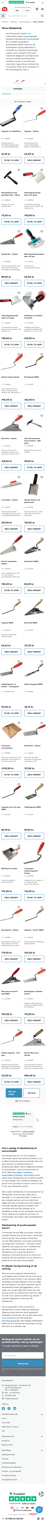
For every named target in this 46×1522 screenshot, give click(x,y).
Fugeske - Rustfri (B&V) (34, 930)
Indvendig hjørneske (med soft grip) (9, 317)
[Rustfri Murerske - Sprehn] (34, 1037)
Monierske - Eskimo (32, 746)
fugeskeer (28, 1172)
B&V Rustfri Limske (9, 868)
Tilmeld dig (23, 1363)
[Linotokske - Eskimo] (11, 484)
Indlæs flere (12, 1093)
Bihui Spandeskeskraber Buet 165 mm (34, 255)
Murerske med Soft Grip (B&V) (9, 992)
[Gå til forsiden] (6, 9)
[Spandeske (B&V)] (34, 546)
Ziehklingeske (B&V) (32, 807)
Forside (5, 22)
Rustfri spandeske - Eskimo (9, 562)
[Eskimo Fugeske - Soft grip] (11, 1037)
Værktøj (13, 22)
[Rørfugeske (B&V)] (34, 362)
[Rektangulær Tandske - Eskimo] (34, 976)
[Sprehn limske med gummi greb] (34, 484)
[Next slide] (43, 2)
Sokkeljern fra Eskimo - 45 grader (34, 317)
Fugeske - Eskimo (31, 131)
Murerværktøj (24, 22)
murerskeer (17, 1172)
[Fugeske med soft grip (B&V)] (11, 792)
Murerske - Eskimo (9, 438)
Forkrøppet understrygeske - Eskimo (31, 870)
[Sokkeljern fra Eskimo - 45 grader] (34, 300)
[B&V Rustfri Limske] (11, 853)
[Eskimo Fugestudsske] (11, 362)
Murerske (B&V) (30, 623)
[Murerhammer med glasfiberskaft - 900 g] (11, 177)
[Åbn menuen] (3, 16)
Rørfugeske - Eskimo (10, 930)
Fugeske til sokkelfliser (11, 131)
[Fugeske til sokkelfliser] (11, 116)
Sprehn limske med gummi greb (32, 501)
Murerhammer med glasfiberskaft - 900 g (10, 194)
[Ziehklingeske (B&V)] (34, 792)
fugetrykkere (8, 1175)
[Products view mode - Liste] (42, 1518)
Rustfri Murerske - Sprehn (32, 1054)
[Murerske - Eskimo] (11, 423)
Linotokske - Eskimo (9, 500)
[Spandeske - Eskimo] (11, 239)
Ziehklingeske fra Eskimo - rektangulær (10, 685)
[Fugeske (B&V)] (11, 607)
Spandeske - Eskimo (9, 254)
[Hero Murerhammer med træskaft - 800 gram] (34, 423)
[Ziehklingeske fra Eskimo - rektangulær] (11, 669)
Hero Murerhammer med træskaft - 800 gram (32, 440)
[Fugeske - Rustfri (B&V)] (34, 915)
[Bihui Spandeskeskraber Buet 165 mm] (34, 239)
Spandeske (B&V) (31, 561)
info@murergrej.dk (10, 1320)
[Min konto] (37, 9)
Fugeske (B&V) (7, 623)
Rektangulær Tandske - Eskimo (33, 992)
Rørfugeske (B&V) (31, 377)
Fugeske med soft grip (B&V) (10, 808)
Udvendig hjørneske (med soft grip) (32, 194)
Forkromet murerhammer (7, 747)
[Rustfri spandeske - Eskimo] (11, 546)
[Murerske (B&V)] (34, 607)
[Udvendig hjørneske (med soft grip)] (34, 177)
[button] (17, 1518)
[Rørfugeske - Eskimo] (11, 915)
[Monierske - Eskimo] (34, 730)
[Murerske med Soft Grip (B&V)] (11, 976)
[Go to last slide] (2, 2)
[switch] (22, 10)
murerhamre (29, 1175)
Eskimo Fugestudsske (10, 377)
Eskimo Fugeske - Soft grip (10, 1054)
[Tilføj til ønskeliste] (19, 108)
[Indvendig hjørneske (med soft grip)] (11, 300)
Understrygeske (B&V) (33, 684)
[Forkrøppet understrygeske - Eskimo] (34, 853)
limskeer (19, 1175)
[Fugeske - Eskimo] (34, 116)
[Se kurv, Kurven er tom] (42, 9)
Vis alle (32, 1093)
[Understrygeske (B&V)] (34, 669)
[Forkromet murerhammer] (11, 730)
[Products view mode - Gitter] (38, 1518)
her (3, 1371)
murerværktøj (30, 36)
